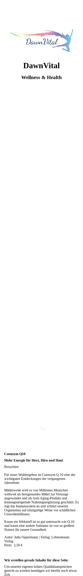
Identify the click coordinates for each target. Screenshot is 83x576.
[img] (41, 40)
